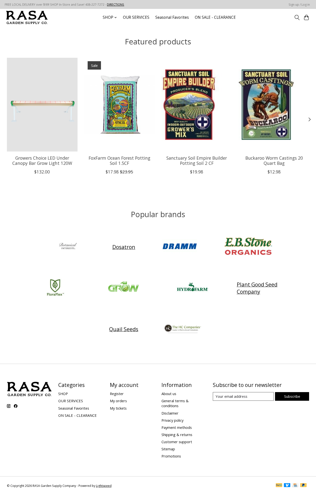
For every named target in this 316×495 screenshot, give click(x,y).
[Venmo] (287, 485)
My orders (118, 400)
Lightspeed (104, 486)
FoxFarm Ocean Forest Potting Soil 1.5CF (119, 160)
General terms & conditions (175, 403)
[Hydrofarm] (192, 288)
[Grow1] (124, 288)
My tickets (118, 408)
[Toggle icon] (296, 17)
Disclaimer (169, 413)
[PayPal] (279, 485)
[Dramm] (180, 247)
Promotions (171, 456)
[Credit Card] (295, 485)
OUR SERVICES (136, 17)
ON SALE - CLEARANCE (215, 17)
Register (117, 393)
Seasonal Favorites (172, 17)
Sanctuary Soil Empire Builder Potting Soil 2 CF (196, 160)
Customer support (176, 441)
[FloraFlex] (55, 288)
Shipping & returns (176, 434)
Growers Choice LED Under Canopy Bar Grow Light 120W (42, 160)
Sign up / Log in (299, 4)
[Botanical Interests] (68, 247)
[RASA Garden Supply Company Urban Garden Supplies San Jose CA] (26, 17)
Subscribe (292, 396)
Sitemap (168, 448)
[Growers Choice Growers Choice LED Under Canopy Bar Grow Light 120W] (42, 105)
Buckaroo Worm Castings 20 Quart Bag (274, 160)
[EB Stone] (248, 247)
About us (168, 393)
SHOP (63, 393)
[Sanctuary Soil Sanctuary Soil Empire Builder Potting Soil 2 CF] (196, 105)
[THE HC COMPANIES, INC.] (183, 329)
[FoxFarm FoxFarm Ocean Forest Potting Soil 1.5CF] (119, 105)
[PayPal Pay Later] (303, 485)
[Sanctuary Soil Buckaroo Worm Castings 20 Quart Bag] (274, 105)
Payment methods (176, 427)
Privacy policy (172, 420)
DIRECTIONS (115, 4)
